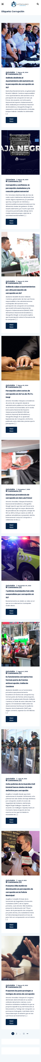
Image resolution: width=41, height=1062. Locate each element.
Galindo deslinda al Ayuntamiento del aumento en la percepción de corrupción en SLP (20, 82)
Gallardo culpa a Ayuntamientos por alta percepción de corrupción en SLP (20, 289)
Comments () (15, 74)
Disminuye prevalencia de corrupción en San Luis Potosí (19, 496)
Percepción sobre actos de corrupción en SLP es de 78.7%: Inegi (19, 393)
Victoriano (10, 179)
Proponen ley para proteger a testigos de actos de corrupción (20, 992)
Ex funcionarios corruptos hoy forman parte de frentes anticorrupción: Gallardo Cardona (19, 682)
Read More (11, 120)
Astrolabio (10, 72)
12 (24, 1033)
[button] (2, 3)
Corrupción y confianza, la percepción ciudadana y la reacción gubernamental (18, 188)
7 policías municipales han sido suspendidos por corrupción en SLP (20, 594)
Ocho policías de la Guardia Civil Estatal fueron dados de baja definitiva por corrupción (20, 787)
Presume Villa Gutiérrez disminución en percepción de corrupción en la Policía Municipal (19, 890)
